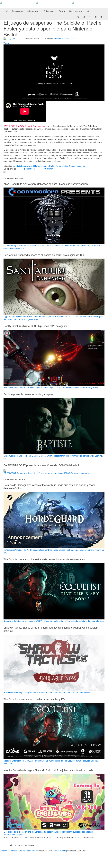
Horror (37, 165)
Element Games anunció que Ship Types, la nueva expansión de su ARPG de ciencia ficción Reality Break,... (52, 387)
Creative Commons (8, 850)
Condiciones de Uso (28, 850)
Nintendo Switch (48, 165)
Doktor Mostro (59, 850)
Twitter (49, 168)
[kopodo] (7, 11)
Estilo (61, 11)
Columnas (48, 11)
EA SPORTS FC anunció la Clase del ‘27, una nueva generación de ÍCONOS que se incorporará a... (48, 473)
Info (88, 11)
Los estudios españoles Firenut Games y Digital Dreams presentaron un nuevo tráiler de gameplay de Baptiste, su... (53, 457)
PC (57, 165)
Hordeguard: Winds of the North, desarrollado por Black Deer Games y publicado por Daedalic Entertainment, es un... (54, 551)
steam (73, 165)
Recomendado (75, 11)
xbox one (81, 165)
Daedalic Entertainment (23, 165)
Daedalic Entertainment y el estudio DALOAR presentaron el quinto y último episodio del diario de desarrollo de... (54, 620)
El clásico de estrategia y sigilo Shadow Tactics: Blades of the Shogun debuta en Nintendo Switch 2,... (49, 692)
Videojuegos (32, 11)
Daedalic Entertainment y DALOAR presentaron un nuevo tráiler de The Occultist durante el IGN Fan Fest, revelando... (51, 762)
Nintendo (57, 38)
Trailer (72, 38)
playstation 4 (64, 165)
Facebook (30, 168)
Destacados (17, 11)
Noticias (65, 38)
